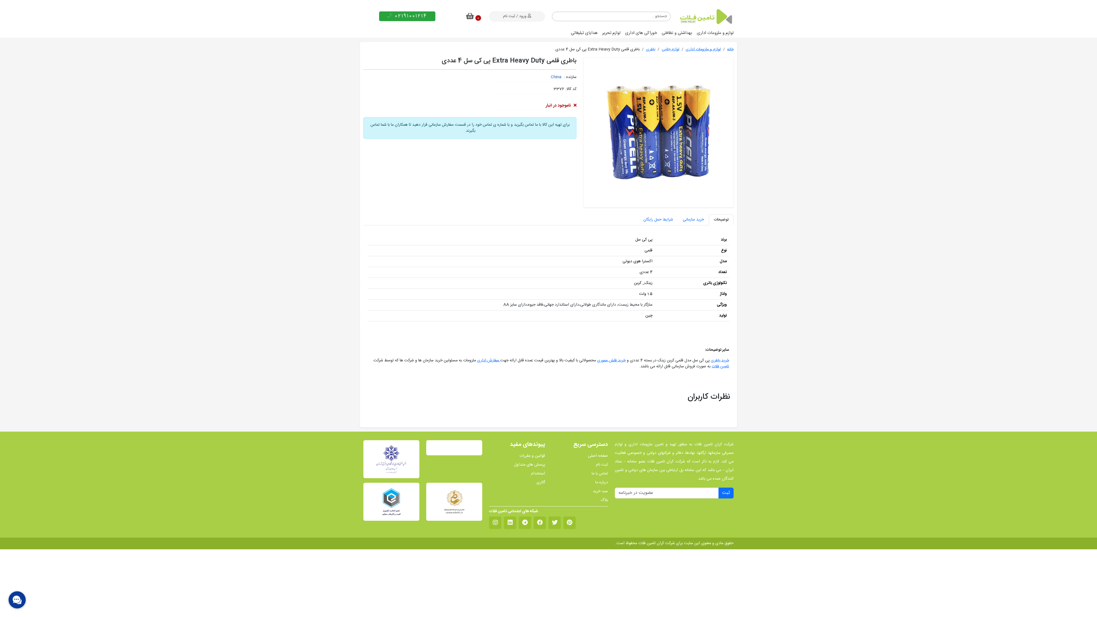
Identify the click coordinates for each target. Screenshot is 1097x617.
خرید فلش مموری (611, 360)
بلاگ (604, 500)
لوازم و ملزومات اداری (715, 33)
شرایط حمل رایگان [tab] (658, 219)
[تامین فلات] (706, 16)
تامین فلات (720, 366)
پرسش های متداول (529, 465)
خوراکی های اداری (641, 33)
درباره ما (601, 483)
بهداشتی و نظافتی (677, 33)
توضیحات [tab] (721, 219)
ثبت (726, 493)
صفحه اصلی (598, 456)
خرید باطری (720, 360)
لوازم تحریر (611, 33)
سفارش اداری (488, 360)
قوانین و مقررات (532, 456)
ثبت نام (602, 465)
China (556, 77)
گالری (541, 483)
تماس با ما (600, 474)
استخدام (538, 474)
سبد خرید (600, 491)
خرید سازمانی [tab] (693, 219)
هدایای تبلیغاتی (584, 33)
